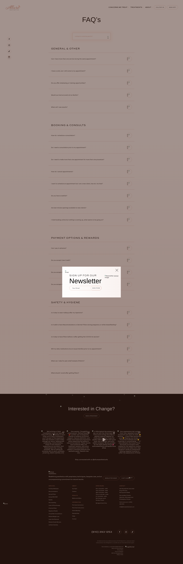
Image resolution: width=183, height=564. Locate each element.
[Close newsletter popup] (117, 270)
